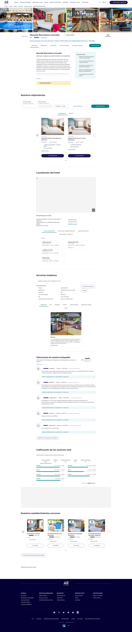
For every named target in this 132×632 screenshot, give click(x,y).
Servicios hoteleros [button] (46, 275)
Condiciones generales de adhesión (51, 618)
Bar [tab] (51, 304)
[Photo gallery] (66, 20)
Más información (54, 345)
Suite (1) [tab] (71, 113)
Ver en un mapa (32, 539)
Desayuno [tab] (57, 304)
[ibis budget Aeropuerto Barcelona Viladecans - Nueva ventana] (96, 525)
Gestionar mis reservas (98, 595)
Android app (77, 600)
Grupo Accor (23, 595)
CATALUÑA (20, 6)
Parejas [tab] (75, 460)
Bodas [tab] (66, 308)
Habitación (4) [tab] (62, 113)
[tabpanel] (66, 139)
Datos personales (65, 618)
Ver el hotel (35, 545)
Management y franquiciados (27, 597)
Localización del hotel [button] (48, 172)
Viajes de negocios (43, 595)
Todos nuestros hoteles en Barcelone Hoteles (33, 555)
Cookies (73, 618)
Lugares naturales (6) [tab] (83, 231)
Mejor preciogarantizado (108, 35)
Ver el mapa (92, 40)
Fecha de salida (43, 102)
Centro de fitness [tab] (74, 304)
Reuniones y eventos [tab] (86, 304)
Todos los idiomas (61, 600)
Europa (10, 6)
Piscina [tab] (65, 304)
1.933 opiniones (43, 37)
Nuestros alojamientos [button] (33, 95)
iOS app (76, 597)
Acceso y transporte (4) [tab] (49, 231)
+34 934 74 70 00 (72, 219)
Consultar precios (95, 45)
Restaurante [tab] (44, 304)
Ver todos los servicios (88, 286)
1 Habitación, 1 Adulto (60, 106)
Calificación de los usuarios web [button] (53, 450)
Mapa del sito (60, 597)
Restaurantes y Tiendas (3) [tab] (66, 234)
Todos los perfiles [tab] (45, 460)
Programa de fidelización (26, 604)
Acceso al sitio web (61, 595)
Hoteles (6, 6)
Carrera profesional (25, 600)
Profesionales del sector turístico (46, 600)
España (15, 6)
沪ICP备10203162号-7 (70, 622)
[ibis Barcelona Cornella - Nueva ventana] (35, 525)
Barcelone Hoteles (28, 6)
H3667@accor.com (72, 224)
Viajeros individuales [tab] (86, 460)
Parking (84, 290)
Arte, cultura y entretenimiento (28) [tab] (66, 231)
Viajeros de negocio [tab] (65, 460)
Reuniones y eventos (43, 597)
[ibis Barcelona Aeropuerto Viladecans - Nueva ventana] (76, 525)
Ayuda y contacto (96, 597)
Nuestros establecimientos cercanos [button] (40, 513)
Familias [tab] (55, 460)
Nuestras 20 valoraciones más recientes (47, 438)
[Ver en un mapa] (66, 194)
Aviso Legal (79, 618)
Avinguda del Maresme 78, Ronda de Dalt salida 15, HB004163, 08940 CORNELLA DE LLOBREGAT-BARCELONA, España (59, 40)
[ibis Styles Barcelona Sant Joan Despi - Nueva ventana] (56, 525)
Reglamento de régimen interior (28, 567)
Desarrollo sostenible (25, 602)
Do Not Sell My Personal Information (92, 618)
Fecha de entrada (28, 102)
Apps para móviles (79, 595)
